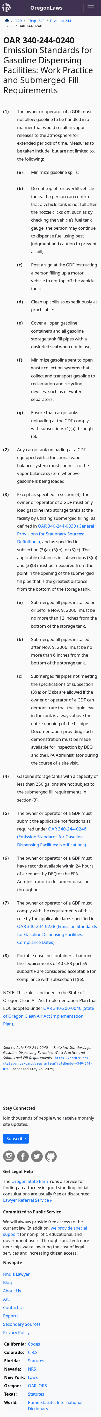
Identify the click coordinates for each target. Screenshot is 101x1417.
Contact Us (14, 1307)
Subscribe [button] (16, 1138)
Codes (34, 1344)
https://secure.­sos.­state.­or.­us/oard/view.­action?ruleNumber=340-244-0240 (47, 1063)
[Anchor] (47, 158)
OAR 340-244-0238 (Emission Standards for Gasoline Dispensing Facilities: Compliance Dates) (57, 934)
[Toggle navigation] (90, 8)
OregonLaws (46, 7)
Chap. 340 (36, 20)
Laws (33, 1377)
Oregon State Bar (28, 1181)
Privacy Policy (16, 1332)
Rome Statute (41, 1402)
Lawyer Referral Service (26, 1200)
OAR (18, 20)
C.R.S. (33, 1352)
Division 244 (60, 20)
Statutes (36, 1361)
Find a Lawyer (16, 1274)
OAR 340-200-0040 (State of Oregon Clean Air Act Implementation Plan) (48, 1016)
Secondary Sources (22, 1324)
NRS (32, 1369)
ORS (43, 1386)
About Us (12, 1291)
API (6, 1299)
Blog (7, 1282)
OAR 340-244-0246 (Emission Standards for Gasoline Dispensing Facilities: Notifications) (51, 836)
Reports (11, 1316)
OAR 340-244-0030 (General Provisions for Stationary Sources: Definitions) (55, 534)
